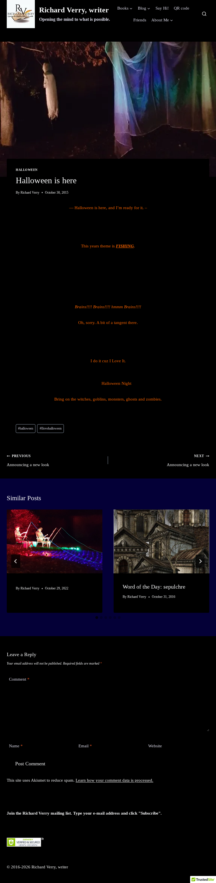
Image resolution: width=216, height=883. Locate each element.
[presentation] (54, 541)
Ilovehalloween (51, 428)
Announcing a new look (28, 460)
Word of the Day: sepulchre (154, 587)
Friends (139, 20)
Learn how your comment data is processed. (114, 780)
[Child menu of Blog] (144, 8)
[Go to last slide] (15, 561)
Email (85, 746)
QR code (181, 8)
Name (16, 746)
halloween (25, 428)
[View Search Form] (204, 14)
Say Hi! (162, 8)
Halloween (27, 169)
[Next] (200, 561)
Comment (19, 679)
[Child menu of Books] (125, 8)
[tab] (96, 617)
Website (155, 746)
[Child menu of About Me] (162, 20)
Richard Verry (30, 193)
